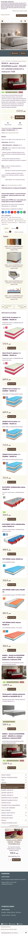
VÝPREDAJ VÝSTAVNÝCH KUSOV (9, 823)
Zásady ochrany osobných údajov (9, 929)
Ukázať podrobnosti (5, 14)
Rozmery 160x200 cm (7, 790)
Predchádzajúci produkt (8, 306)
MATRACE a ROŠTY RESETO (8, 813)
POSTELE (5, 217)
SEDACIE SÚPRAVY (6, 775)
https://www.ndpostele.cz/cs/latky (13, 185)
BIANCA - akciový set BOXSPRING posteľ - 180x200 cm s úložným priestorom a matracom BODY (13, 736)
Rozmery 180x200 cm (7, 792)
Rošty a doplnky (6, 810)
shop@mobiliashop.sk (7, 884)
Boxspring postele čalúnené (16, 219)
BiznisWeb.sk (15, 932)
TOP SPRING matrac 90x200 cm (12, 559)
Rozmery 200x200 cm (7, 795)
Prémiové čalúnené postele (9, 800)
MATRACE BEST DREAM (7, 818)
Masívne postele (6, 802)
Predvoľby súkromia (5, 927)
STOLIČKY (3, 782)
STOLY (2, 780)
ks (5, 348)
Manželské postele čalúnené (9, 787)
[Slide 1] (14, 49)
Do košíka (20, 117)
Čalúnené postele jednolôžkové (10, 805)
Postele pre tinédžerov (8, 808)
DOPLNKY (3, 820)
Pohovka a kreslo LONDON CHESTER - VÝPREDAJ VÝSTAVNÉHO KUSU (14, 842)
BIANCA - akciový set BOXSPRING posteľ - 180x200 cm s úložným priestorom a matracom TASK (13, 657)
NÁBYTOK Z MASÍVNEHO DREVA (9, 777)
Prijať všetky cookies (21, 15)
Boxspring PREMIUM (8, 221)
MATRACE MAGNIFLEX (6, 815)
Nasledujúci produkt (21, 306)
